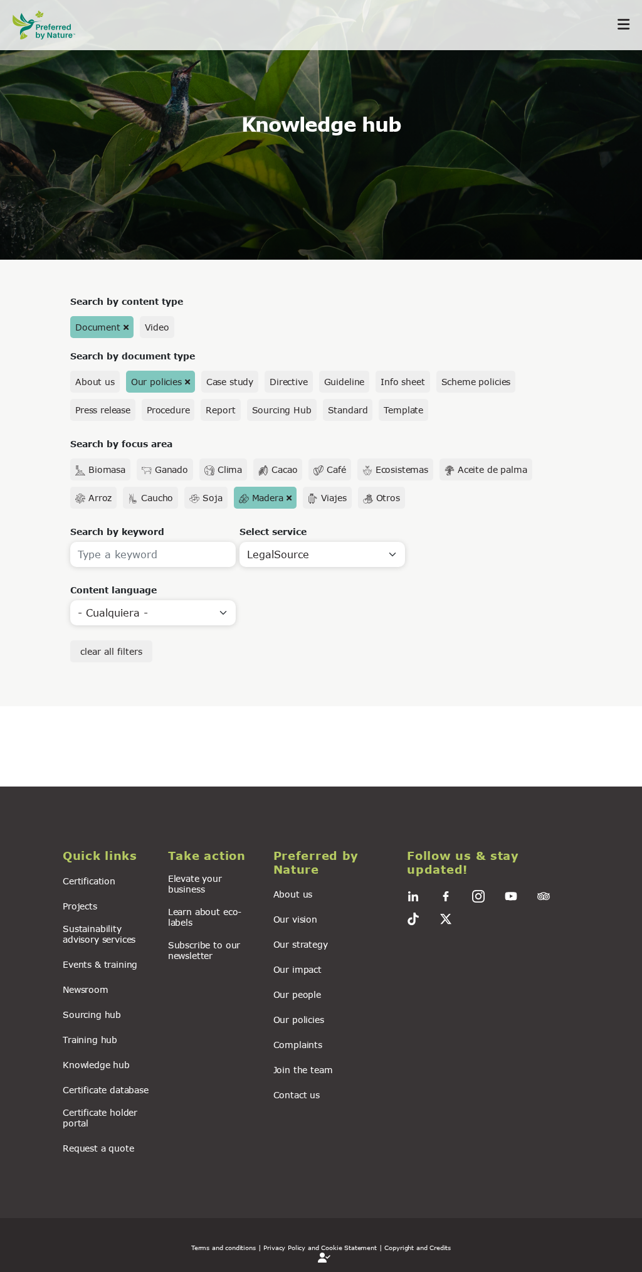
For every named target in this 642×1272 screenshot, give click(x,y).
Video (157, 327)
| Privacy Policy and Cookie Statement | (320, 1247)
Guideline (344, 381)
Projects (80, 906)
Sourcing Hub (282, 410)
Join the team (303, 1069)
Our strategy (300, 944)
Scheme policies (476, 381)
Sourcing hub (92, 1014)
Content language (113, 590)
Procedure (168, 410)
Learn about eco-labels (204, 917)
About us (95, 381)
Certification (89, 881)
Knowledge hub (96, 1064)
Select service (273, 531)
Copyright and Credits (417, 1247)
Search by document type (132, 356)
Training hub (90, 1039)
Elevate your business (195, 883)
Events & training (100, 964)
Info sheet (402, 381)
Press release (102, 410)
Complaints (297, 1044)
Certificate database (106, 1089)
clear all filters (111, 651)
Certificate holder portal (100, 1117)
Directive (289, 381)
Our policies (156, 381)
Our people (297, 994)
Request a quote (98, 1148)
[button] (108, 856)
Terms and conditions (223, 1247)
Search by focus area (121, 443)
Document (97, 327)
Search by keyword (117, 531)
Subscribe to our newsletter (204, 950)
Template (403, 410)
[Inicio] (50, 25)
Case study (229, 381)
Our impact (297, 969)
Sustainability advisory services (99, 934)
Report (220, 410)
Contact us (296, 1094)
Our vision (295, 919)
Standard (348, 410)
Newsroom (85, 989)
